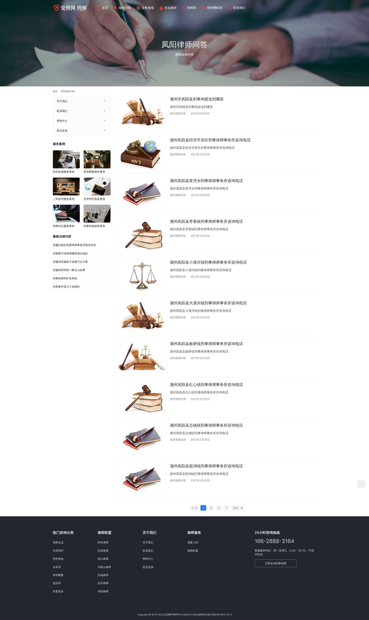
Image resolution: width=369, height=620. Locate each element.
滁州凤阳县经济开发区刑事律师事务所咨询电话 (210, 140)
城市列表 (125, 8)
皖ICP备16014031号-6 (219, 614)
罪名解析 (170, 8)
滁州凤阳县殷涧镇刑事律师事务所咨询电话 (206, 466)
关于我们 (62, 101)
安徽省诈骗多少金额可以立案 (70, 261)
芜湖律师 (103, 550)
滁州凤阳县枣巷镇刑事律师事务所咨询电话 (206, 221)
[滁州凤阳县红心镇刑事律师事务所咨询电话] (141, 397)
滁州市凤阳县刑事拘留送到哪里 (197, 99)
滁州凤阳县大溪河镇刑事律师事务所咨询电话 (208, 303)
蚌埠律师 (103, 542)
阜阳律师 (103, 591)
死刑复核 (58, 558)
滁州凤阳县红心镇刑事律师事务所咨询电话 (206, 384)
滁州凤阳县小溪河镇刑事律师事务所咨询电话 (208, 262)
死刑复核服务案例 (63, 171)
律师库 (191, 8)
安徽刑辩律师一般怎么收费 (69, 270)
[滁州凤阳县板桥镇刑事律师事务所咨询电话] (141, 356)
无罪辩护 (58, 550)
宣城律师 (103, 575)
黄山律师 (103, 558)
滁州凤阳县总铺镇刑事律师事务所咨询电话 (206, 425)
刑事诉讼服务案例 (63, 226)
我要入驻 (192, 542)
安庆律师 (103, 583)
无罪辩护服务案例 (94, 198)
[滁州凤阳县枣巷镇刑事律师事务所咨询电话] (141, 234)
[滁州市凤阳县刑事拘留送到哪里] (141, 112)
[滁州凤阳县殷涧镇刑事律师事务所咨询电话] (141, 479)
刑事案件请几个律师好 (66, 286)
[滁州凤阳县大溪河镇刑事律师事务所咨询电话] (141, 316)
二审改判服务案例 (63, 198)
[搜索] (314, 8)
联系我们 (239, 8)
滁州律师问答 (178, 113)
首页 (105, 8)
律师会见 (58, 542)
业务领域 (147, 8)
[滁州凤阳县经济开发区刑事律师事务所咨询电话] (141, 153)
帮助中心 (62, 120)
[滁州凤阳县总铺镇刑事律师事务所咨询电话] (141, 438)
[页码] (241, 508)
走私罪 (57, 567)
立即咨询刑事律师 (275, 563)
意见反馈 (62, 130)
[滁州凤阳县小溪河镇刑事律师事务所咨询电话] (141, 275)
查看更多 (58, 591)
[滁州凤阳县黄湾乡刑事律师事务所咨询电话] (141, 193)
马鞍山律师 (104, 567)
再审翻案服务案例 (94, 171)
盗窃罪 (57, 583)
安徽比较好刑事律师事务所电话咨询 (74, 245)
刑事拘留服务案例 (94, 226)
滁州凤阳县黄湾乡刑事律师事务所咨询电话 (206, 180)
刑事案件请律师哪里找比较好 (70, 253)
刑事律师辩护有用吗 (65, 278)
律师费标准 (214, 8)
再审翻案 (58, 575)
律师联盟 (192, 550)
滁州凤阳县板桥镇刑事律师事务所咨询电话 (206, 343)
